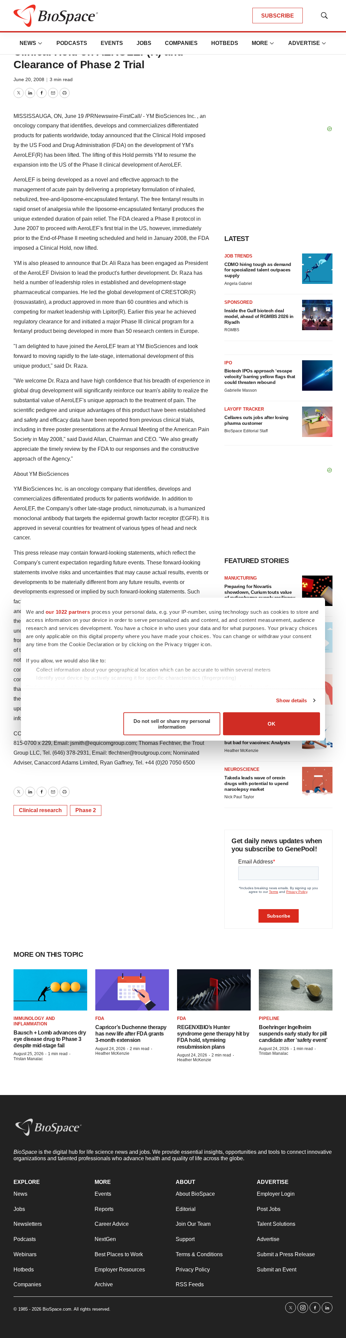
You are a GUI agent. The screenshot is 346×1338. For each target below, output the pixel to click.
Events (112, 43)
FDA (99, 1018)
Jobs (144, 43)
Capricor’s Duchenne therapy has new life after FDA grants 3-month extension (131, 1033)
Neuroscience (242, 769)
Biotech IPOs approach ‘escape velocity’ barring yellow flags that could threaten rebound (259, 376)
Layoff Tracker (244, 409)
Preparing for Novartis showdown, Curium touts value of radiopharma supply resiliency (259, 592)
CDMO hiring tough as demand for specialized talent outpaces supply (257, 270)
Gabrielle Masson (240, 390)
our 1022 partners (68, 611)
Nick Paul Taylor (239, 797)
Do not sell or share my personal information (171, 723)
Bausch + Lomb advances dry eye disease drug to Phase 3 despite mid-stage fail (50, 1039)
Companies (181, 43)
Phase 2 (85, 810)
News (28, 43)
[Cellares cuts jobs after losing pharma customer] (317, 422)
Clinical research (40, 810)
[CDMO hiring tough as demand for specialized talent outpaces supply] (317, 268)
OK (271, 724)
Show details (291, 700)
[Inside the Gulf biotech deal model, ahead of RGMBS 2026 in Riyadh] (317, 315)
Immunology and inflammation (34, 1021)
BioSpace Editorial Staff (246, 431)
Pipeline (269, 1018)
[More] (40, 43)
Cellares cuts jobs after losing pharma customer (256, 420)
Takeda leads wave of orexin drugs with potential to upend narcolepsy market (256, 783)
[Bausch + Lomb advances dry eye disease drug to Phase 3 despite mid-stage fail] (50, 990)
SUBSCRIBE (277, 16)
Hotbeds (224, 43)
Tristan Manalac (28, 1058)
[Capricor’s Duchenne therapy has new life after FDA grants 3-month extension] (132, 990)
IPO (228, 362)
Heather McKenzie (241, 750)
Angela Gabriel (238, 283)
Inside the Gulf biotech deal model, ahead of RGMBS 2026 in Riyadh (259, 316)
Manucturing (240, 578)
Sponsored (238, 302)
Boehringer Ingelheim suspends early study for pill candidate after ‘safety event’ (293, 1033)
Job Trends (238, 256)
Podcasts (71, 43)
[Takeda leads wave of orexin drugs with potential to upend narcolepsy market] (317, 782)
